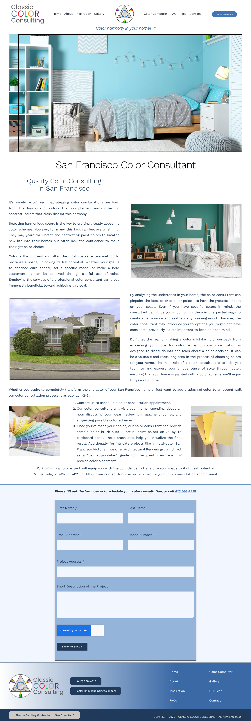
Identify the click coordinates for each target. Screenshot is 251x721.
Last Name (137, 508)
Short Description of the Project (82, 586)
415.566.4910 (185, 491)
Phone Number (141, 535)
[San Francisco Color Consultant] (124, 6)
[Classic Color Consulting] (27, 2)
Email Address (69, 535)
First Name (67, 508)
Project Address (71, 561)
